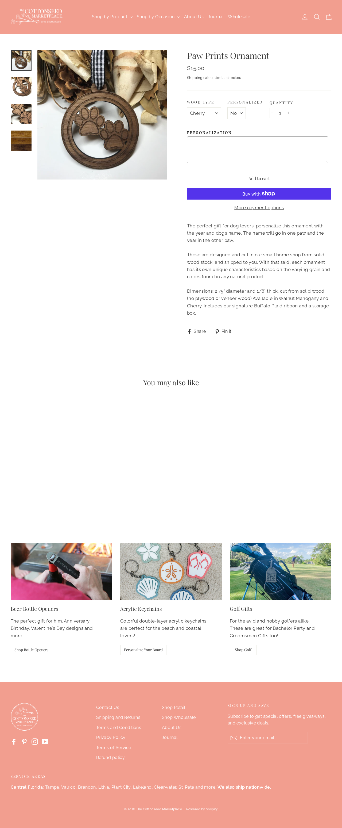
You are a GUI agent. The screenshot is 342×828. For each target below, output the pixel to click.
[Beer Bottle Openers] (61, 571)
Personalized (245, 102)
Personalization (209, 132)
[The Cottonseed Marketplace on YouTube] (45, 741)
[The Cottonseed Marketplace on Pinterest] (24, 741)
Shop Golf (243, 649)
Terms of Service (113, 747)
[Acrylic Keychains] (171, 571)
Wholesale (239, 16)
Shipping (194, 78)
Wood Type (200, 102)
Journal (216, 16)
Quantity (281, 102)
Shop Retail (173, 707)
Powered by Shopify (202, 809)
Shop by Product (110, 16)
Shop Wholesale (179, 717)
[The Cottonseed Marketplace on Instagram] (35, 741)
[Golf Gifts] (280, 571)
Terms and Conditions (118, 727)
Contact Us (107, 707)
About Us (194, 16)
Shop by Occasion (156, 16)
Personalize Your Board (143, 649)
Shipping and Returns (118, 717)
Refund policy (110, 757)
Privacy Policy (111, 737)
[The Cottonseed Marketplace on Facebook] (14, 741)
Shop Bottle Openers (31, 649)
